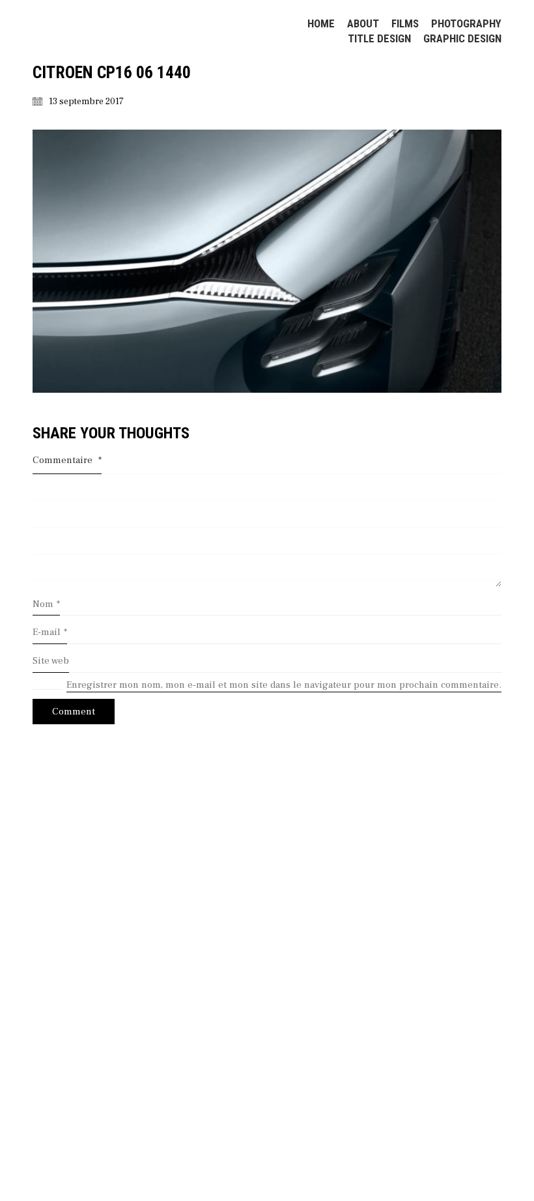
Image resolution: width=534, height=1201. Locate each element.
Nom (46, 604)
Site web (51, 661)
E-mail (50, 632)
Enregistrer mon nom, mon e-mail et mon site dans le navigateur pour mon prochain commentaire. (283, 685)
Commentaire (67, 460)
